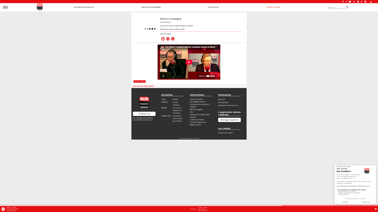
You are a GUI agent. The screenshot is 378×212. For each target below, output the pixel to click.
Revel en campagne (170, 18)
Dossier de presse (196, 99)
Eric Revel (166, 22)
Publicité (193, 107)
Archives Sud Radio (197, 120)
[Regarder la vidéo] (163, 39)
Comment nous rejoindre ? (200, 104)
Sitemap (193, 117)
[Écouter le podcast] (168, 39)
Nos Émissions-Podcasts (84, 7)
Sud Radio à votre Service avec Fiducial (177, 118)
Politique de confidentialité (200, 114)
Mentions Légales (196, 109)
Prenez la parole (273, 7)
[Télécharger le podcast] (173, 39)
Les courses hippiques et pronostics (177, 110)
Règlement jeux (195, 125)
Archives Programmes (198, 122)
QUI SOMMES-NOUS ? (198, 102)
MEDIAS (164, 108)
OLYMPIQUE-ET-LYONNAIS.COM (228, 105)
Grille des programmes (151, 7)
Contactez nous (144, 114)
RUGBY (175, 99)
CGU (191, 112)
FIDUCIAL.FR (221, 99)
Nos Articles (213, 7)
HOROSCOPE (166, 116)
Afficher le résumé (139, 81)
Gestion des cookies (225, 133)
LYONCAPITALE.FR (223, 102)
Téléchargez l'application (229, 120)
